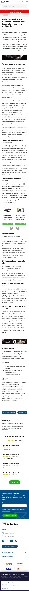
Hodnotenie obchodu (14, 436)
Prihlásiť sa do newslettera (10, 515)
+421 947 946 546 (9, 536)
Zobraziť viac (14, 482)
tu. (20, 578)
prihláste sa (13, 428)
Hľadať (25, 6)
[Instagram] (7, 540)
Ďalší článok (21, 412)
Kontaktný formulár (9, 546)
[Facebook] (3, 540)
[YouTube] (11, 540)
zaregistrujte (5, 429)
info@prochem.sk (9, 533)
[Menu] (27, 2)
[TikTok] (15, 540)
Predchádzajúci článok (10, 412)
